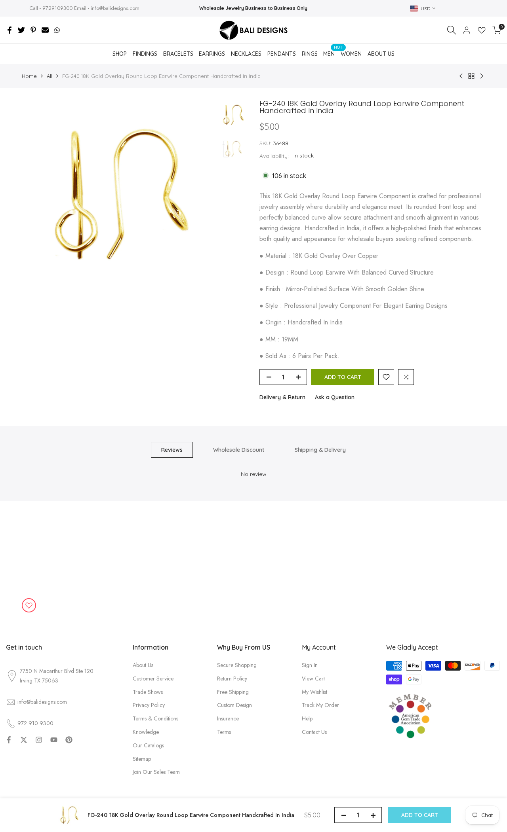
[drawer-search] (451, 30)
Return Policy (232, 678)
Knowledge (146, 732)
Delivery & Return (282, 397)
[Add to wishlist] (29, 605)
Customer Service (153, 678)
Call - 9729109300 (50, 8)
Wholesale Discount (238, 449)
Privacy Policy (149, 705)
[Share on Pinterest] (33, 30)
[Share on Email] (45, 30)
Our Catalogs (148, 745)
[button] (386, 377)
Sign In (310, 665)
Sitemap (142, 759)
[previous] (38, 196)
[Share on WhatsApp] (57, 30)
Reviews (172, 449)
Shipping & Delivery (320, 449)
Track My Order (320, 705)
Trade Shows (148, 692)
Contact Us (314, 732)
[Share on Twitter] (21, 30)
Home (29, 76)
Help (307, 718)
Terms (224, 732)
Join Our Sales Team (156, 772)
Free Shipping (233, 692)
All (49, 76)
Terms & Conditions (155, 718)
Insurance (228, 718)
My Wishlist (314, 692)
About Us (143, 665)
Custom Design (234, 705)
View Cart (313, 678)
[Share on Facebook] (9, 30)
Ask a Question (335, 397)
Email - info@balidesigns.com (106, 8)
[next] (198, 196)
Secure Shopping (237, 665)
